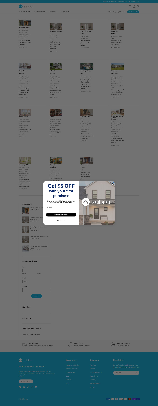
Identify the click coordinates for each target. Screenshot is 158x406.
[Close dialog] (113, 183)
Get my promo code (61, 214)
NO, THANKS (61, 220)
